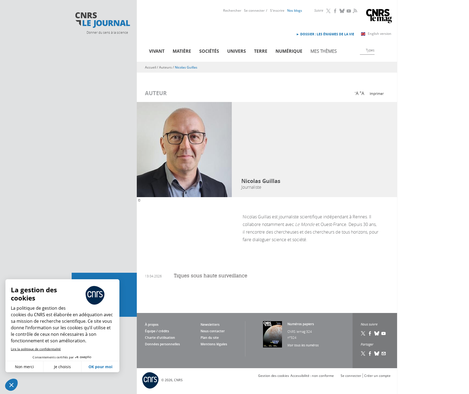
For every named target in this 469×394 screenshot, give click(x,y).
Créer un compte (377, 375)
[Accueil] (102, 20)
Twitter (328, 11)
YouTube (349, 11)
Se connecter (254, 10)
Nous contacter (213, 331)
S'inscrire (277, 10)
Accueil (150, 67)
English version (379, 33)
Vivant (156, 51)
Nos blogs (294, 10)
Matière (182, 51)
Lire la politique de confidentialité (36, 349)
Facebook (335, 11)
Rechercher (232, 10)
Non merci (24, 366)
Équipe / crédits (157, 331)
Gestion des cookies (273, 375)
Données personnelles (162, 344)
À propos (152, 324)
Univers (236, 51)
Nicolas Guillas (186, 67)
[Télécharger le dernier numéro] (272, 334)
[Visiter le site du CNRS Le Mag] (379, 16)
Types (370, 50)
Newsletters (210, 324)
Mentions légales (214, 344)
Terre (260, 51)
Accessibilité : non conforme (312, 375)
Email (383, 353)
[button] (11, 384)
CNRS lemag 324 (299, 331)
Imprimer (377, 93)
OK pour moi (100, 366)
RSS (354, 11)
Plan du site (210, 337)
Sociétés (209, 51)
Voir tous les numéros (303, 345)
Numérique (288, 51)
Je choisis (62, 366)
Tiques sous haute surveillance (210, 275)
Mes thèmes (323, 51)
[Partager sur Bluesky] (377, 353)
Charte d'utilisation (160, 337)
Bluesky (342, 11)
